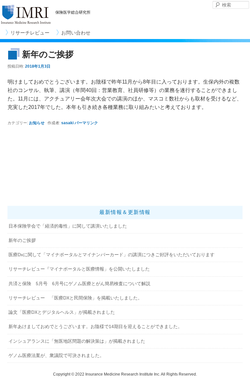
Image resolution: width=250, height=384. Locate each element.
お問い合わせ (75, 32)
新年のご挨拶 (22, 240)
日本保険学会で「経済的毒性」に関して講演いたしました (67, 226)
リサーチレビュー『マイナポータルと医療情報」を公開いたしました (79, 268)
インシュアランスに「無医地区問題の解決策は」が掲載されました (76, 341)
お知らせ (37, 123)
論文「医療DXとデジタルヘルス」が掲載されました (61, 312)
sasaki (67, 123)
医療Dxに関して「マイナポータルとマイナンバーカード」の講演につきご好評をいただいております (111, 254)
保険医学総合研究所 (72, 12)
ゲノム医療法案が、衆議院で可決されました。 (56, 355)
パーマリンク (86, 123)
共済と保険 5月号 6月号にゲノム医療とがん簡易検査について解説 (79, 283)
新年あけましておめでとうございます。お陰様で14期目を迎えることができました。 (95, 326)
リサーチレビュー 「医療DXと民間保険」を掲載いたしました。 (75, 297)
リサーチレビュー (29, 32)
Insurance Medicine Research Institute (26, 14)
